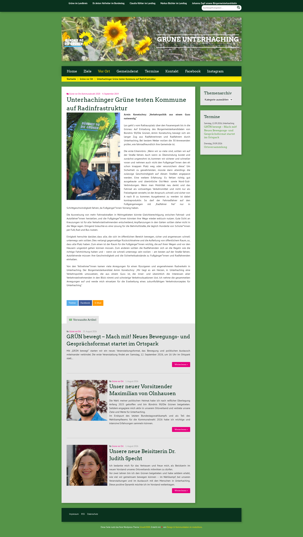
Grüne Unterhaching (198, 39)
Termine (152, 71)
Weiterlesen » (181, 364)
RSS (83, 514)
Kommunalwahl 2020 (91, 93)
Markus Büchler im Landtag (173, 3)
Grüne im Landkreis (78, 3)
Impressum (74, 514)
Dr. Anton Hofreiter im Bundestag (109, 3)
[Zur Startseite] (78, 46)
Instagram (215, 71)
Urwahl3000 (145, 527)
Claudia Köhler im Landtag (142, 3)
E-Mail (98, 303)
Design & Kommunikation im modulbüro (184, 527)
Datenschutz (92, 514)
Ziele (88, 71)
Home (72, 71)
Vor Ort (104, 71)
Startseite (71, 78)
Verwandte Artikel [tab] (84, 319)
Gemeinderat (127, 71)
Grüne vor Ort (86, 78)
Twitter (72, 303)
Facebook (193, 71)
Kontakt (171, 71)
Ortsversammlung (215, 146)
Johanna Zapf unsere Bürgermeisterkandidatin (214, 3)
